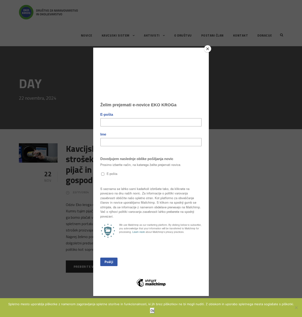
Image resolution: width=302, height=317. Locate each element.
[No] (296, 307)
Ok (152, 310)
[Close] (207, 48)
